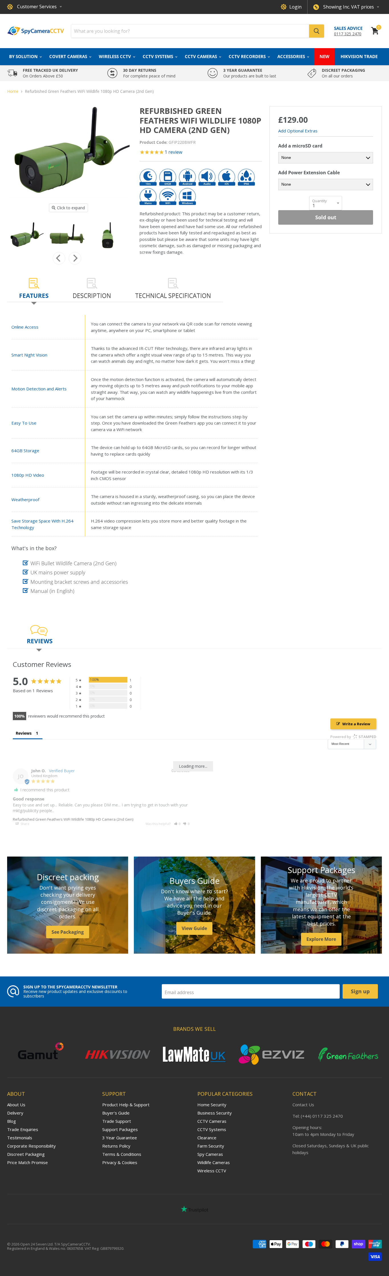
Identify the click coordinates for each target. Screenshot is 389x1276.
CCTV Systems (158, 56)
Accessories (291, 56)
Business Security (214, 1113)
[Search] (316, 31)
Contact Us (303, 1104)
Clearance (206, 1137)
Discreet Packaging (26, 1154)
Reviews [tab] (24, 733)
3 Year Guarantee (119, 1137)
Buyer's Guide (116, 1113)
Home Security (211, 1104)
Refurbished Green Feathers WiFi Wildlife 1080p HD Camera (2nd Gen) (73, 819)
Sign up (360, 991)
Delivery (15, 1113)
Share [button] (24, 824)
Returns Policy (116, 1146)
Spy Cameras (210, 1154)
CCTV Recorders (248, 56)
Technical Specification (173, 296)
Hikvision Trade (359, 56)
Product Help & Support (126, 1104)
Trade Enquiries (22, 1129)
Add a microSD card (300, 146)
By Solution (24, 56)
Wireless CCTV (115, 56)
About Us (16, 1104)
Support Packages (120, 1129)
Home (13, 91)
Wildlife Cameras (213, 1162)
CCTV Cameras (201, 56)
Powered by (353, 736)
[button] (177, 824)
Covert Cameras (68, 56)
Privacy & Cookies (119, 1162)
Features (34, 296)
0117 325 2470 (347, 33)
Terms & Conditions (121, 1154)
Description (92, 296)
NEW (324, 56)
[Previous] (59, 258)
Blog (11, 1121)
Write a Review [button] (356, 723)
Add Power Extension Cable (309, 172)
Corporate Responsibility (31, 1146)
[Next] (75, 258)
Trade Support (116, 1121)
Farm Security (210, 1146)
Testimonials (19, 1137)
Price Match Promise (27, 1162)
